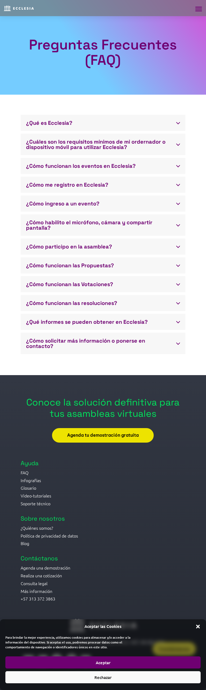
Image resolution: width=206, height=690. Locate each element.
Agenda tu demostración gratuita (103, 435)
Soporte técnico (35, 503)
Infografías (31, 480)
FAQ (24, 472)
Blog (25, 543)
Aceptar (103, 662)
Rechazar (103, 677)
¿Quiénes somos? (37, 528)
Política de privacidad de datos (49, 536)
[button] (198, 626)
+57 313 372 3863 (38, 599)
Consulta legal (34, 583)
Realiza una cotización (41, 575)
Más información (36, 591)
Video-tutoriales (36, 496)
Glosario (28, 488)
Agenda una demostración (45, 568)
